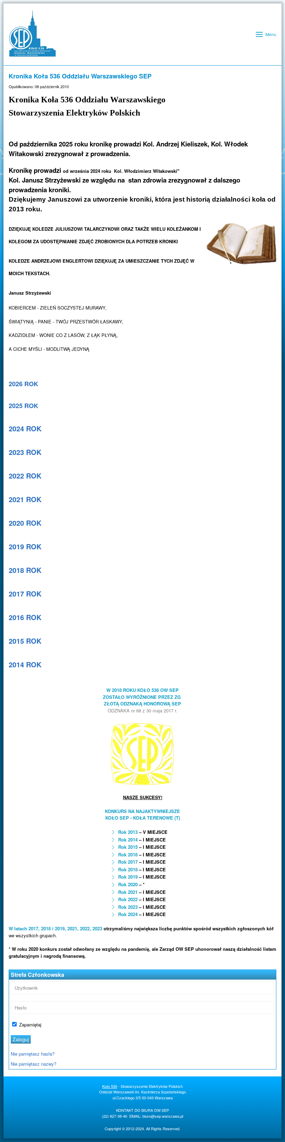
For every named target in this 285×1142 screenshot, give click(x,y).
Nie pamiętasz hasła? (33, 1053)
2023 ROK (25, 452)
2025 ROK (23, 405)
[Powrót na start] (33, 34)
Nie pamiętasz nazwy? (33, 1063)
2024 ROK (25, 428)
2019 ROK (25, 546)
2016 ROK (25, 617)
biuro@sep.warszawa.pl (162, 1116)
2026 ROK (23, 383)
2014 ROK (25, 664)
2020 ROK (25, 523)
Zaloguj (21, 1039)
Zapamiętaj (29, 1024)
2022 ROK (25, 476)
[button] (266, 34)
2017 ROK (25, 594)
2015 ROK (25, 641)
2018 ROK (25, 570)
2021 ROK (25, 499)
